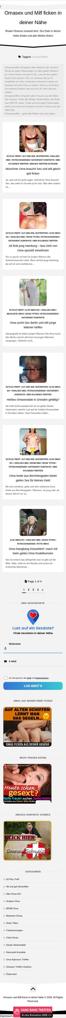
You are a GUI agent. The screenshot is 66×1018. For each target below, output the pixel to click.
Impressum (6, 1016)
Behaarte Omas (15, 314)
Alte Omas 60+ (32, 310)
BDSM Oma (35, 463)
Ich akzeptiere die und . (29, 678)
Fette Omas (43, 544)
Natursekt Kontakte (42, 160)
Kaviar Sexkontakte (16, 945)
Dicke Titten (33, 237)
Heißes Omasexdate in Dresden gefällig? (33, 399)
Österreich (11, 974)
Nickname (15, 643)
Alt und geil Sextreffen (35, 156)
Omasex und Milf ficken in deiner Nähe (33, 17)
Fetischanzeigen (21, 160)
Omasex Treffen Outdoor (44, 164)
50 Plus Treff (14, 156)
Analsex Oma (18, 237)
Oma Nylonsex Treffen (45, 241)
